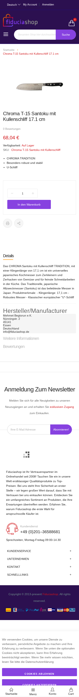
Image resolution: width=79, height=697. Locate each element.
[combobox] (45, 35)
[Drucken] (7, 223)
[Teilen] (18, 223)
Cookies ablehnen (39, 673)
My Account (30, 4)
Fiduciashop (50, 594)
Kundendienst (29, 526)
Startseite (8, 49)
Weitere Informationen (21, 338)
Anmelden (48, 4)
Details (8, 256)
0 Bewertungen (11, 128)
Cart (71, 693)
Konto (52, 693)
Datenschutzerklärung (40, 661)
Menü (33, 694)
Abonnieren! (61, 429)
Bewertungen (14, 346)
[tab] (39, 256)
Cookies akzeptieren (39, 685)
